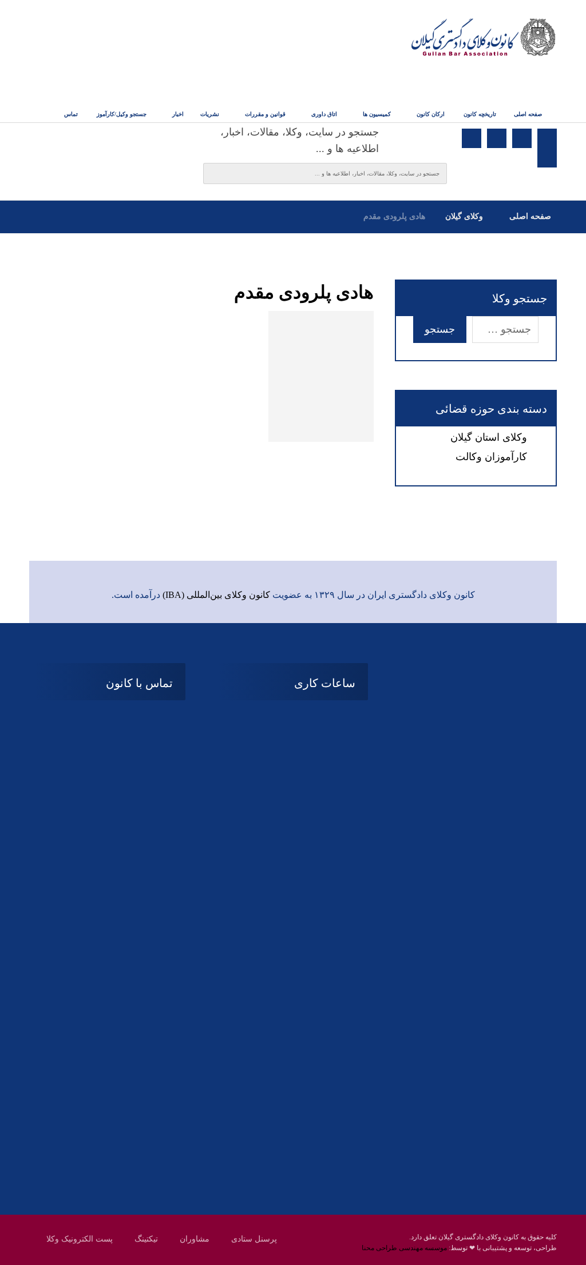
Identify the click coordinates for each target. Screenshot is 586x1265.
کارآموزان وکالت (491, 456)
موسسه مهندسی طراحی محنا (404, 1248)
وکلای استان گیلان (488, 437)
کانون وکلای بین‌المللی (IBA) (216, 595)
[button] (547, 138)
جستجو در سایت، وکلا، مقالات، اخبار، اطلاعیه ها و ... (299, 140)
